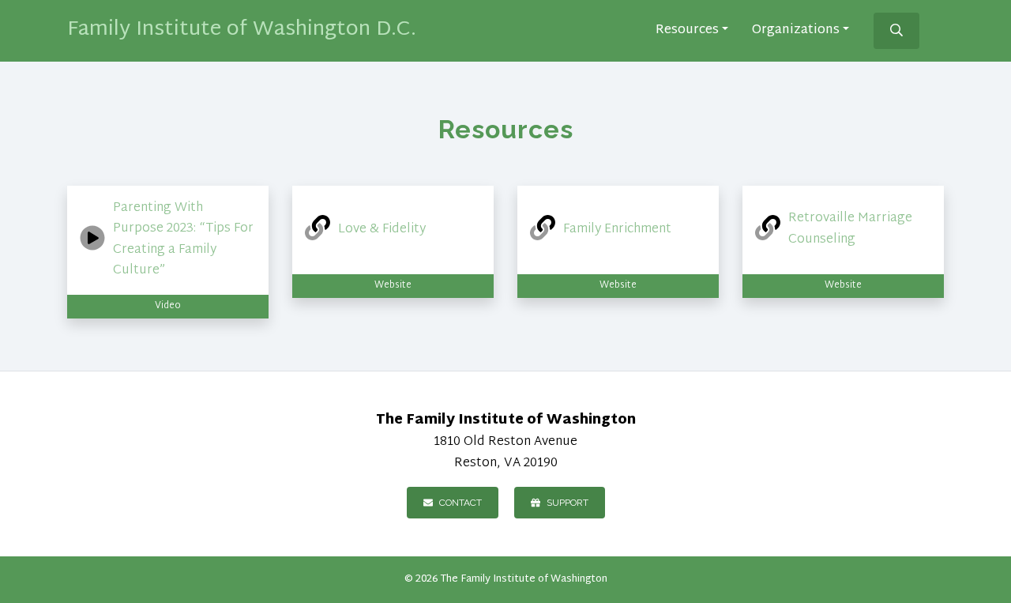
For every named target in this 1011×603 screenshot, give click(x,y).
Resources (687, 31)
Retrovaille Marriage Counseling (850, 229)
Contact (460, 502)
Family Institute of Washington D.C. (241, 30)
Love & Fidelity (382, 229)
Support (567, 502)
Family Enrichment (617, 229)
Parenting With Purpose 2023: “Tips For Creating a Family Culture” (183, 240)
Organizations (796, 31)
